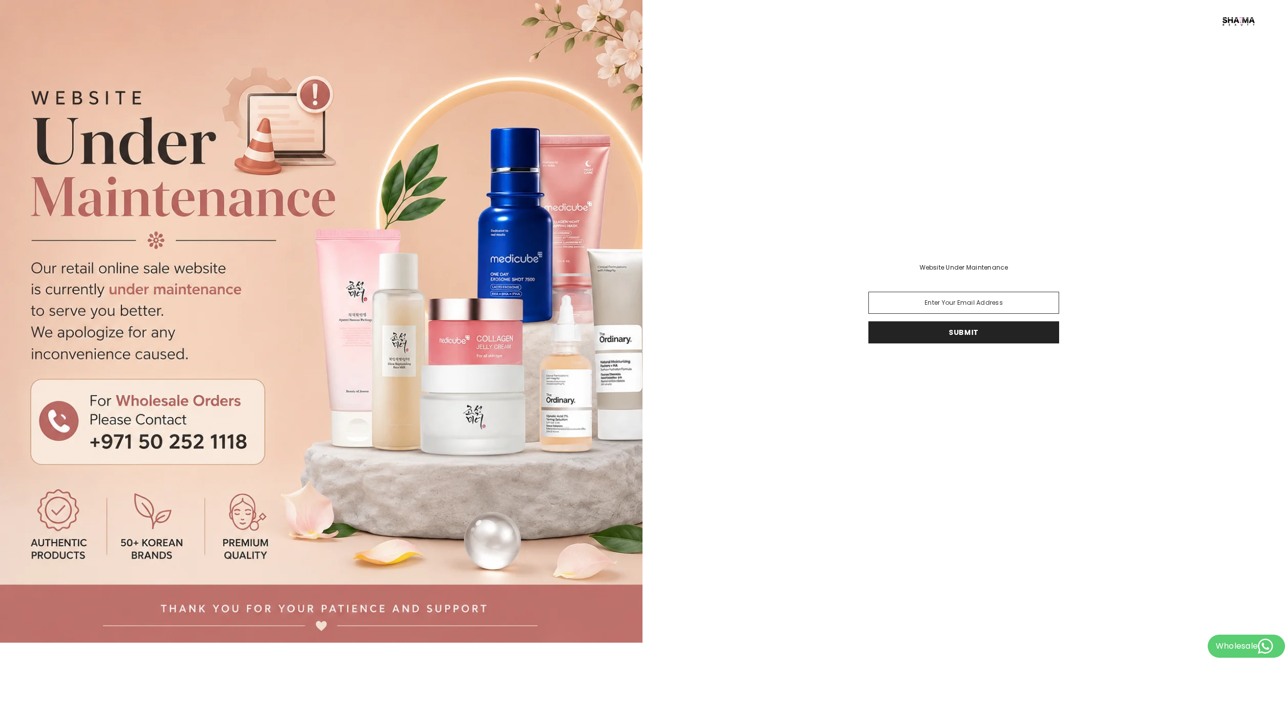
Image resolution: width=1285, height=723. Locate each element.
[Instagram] (961, 369)
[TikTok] (939, 369)
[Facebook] (989, 369)
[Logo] (964, 20)
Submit (964, 332)
